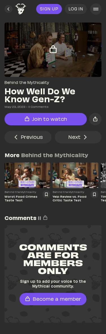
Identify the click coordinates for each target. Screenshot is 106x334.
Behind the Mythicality (27, 82)
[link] (20, 9)
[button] (8, 9)
